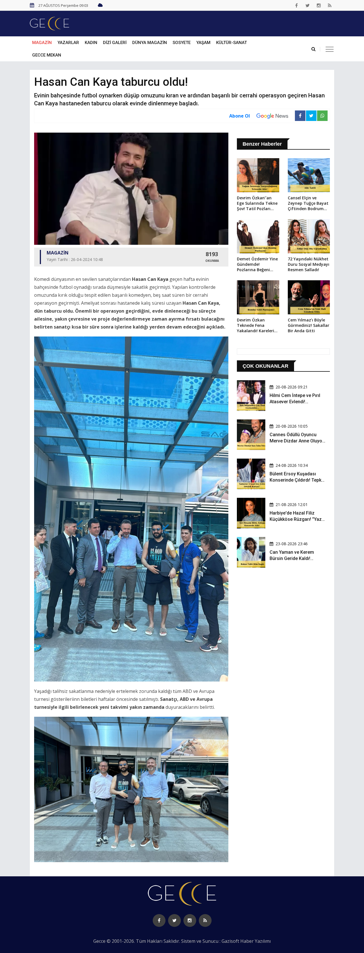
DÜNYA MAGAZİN (149, 42)
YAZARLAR (68, 42)
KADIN (91, 42)
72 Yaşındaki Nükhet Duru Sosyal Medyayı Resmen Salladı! (308, 264)
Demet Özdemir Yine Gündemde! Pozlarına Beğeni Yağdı (257, 264)
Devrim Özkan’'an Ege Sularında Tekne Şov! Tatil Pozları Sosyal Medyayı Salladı (257, 203)
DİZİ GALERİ (115, 42)
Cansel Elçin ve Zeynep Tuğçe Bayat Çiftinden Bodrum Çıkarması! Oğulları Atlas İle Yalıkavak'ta (308, 203)
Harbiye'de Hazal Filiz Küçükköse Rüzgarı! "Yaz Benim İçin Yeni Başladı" (296, 519)
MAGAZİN (42, 42)
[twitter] (307, 5)
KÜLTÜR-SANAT (231, 42)
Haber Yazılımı (255, 941)
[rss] (330, 5)
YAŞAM (203, 42)
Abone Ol (239, 116)
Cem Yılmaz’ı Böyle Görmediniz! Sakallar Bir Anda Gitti (308, 325)
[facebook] (296, 5)
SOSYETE (182, 42)
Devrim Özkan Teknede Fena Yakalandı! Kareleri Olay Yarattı (255, 325)
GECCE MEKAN (46, 55)
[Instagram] (319, 5)
